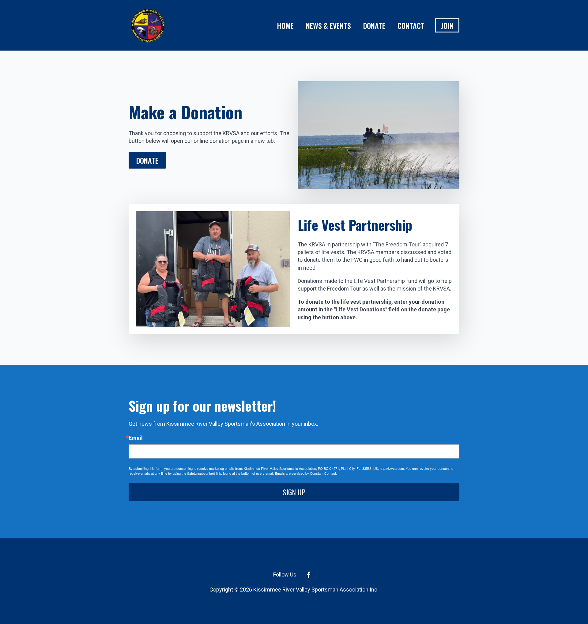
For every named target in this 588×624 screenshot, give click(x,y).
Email (136, 438)
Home (285, 25)
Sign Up (294, 491)
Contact (411, 25)
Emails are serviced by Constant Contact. (306, 473)
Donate (374, 25)
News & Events (328, 25)
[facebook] (309, 575)
